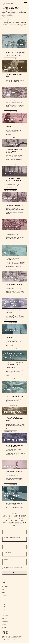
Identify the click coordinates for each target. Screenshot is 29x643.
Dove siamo (5, 615)
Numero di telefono (7, 552)
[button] (26, 3)
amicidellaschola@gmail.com (12, 637)
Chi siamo (5, 586)
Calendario (5, 595)
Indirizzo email (7, 545)
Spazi (3, 592)
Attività (4, 589)
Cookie (4, 627)
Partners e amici (6, 609)
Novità (4, 598)
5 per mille (5, 621)
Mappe (4, 612)
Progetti (4, 604)
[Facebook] (4, 632)
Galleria (4, 606)
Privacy (4, 624)
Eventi (4, 601)
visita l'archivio (14, 24)
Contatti (4, 618)
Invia (14, 573)
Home (3, 15)
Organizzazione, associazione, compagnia (12, 537)
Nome (5, 530)
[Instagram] (7, 632)
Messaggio (6, 559)
